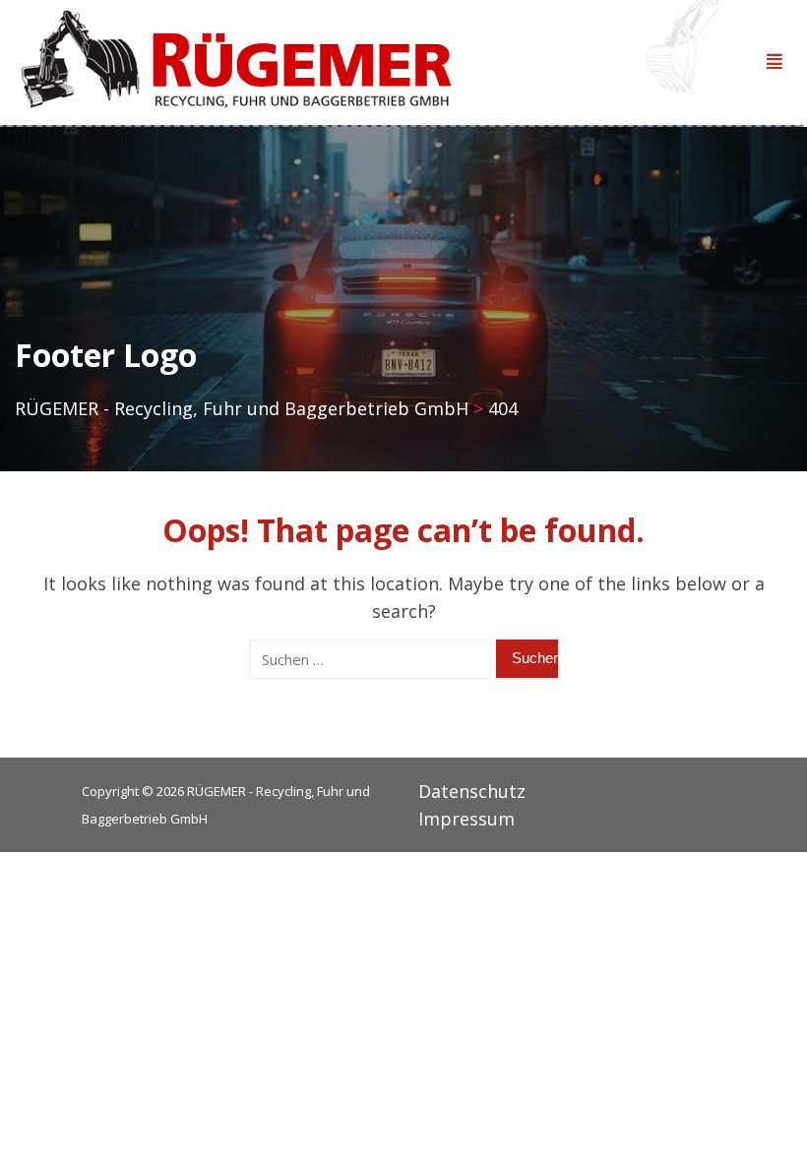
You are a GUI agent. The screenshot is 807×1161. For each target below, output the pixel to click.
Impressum (466, 818)
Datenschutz (472, 791)
